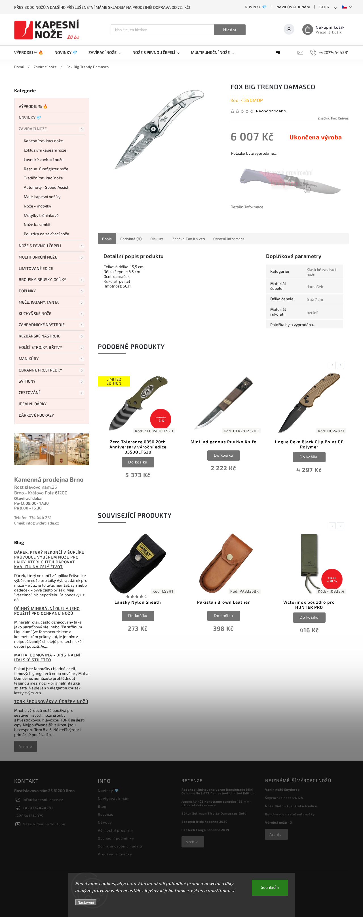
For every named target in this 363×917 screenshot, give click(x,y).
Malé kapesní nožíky (42, 196)
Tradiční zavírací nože (43, 177)
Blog (324, 7)
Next (341, 365)
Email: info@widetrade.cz (36, 523)
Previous (333, 365)
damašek (121, 276)
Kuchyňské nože (35, 313)
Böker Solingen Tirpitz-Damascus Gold (214, 813)
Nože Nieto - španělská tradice (291, 806)
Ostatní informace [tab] (229, 238)
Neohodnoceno (271, 111)
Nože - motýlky (37, 205)
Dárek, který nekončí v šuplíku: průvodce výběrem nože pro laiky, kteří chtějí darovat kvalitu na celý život (50, 559)
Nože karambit (37, 224)
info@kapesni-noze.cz (43, 799)
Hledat (230, 30)
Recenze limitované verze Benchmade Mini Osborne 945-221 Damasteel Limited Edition (218, 791)
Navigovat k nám (293, 7)
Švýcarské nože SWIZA (284, 798)
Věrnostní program (115, 830)
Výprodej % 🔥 (33, 106)
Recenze (105, 814)
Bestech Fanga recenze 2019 (205, 830)
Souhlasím (270, 888)
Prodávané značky (115, 854)
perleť (312, 312)
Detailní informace (247, 206)
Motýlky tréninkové (41, 215)
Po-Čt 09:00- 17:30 (31, 503)
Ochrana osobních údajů (120, 846)
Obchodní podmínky (116, 838)
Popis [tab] (107, 238)
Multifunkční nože (38, 257)
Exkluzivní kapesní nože (45, 150)
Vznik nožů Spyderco (282, 789)
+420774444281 (38, 807)
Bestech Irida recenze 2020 (205, 821)
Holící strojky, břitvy (40, 347)
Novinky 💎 (256, 7)
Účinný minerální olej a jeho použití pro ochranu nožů (47, 611)
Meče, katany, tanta (39, 302)
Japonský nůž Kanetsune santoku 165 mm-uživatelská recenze (216, 803)
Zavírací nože (33, 128)
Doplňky (27, 290)
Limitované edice (36, 268)
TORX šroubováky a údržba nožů (51, 701)
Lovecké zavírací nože (44, 159)
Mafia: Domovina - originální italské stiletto (47, 657)
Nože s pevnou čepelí (40, 245)
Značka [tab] (188, 238)
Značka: (333, 118)
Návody (105, 822)
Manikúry (29, 358)
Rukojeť (110, 281)
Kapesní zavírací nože (43, 140)
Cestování (29, 392)
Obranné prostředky (40, 370)
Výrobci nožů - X (278, 822)
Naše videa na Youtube (44, 824)
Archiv (25, 746)
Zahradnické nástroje (42, 324)
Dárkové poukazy (36, 415)
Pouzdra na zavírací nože (46, 233)
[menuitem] (31, 52)
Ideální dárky (33, 403)
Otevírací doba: (28, 498)
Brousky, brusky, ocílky (42, 279)
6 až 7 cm (315, 299)
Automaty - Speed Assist (46, 187)
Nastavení (85, 902)
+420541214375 (28, 815)
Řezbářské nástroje (39, 335)
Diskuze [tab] (157, 238)
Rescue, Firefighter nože (46, 168)
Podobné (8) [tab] (131, 238)
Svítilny (27, 381)
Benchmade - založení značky (290, 814)
